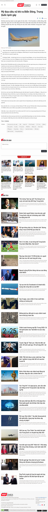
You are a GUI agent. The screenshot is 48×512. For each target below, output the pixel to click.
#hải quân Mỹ (10, 126)
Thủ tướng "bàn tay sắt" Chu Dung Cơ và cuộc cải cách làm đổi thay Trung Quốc (32, 200)
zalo (40, 504)
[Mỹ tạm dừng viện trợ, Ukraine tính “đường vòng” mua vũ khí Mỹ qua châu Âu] (9, 232)
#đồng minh (34, 126)
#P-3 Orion (38, 124)
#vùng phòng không (18, 131)
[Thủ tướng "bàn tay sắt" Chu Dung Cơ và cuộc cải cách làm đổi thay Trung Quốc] (9, 203)
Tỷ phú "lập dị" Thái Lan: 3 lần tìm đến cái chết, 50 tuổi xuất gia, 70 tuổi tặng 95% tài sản (32, 345)
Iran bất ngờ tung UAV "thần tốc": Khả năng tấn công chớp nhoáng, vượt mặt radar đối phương (33, 447)
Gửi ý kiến (44, 151)
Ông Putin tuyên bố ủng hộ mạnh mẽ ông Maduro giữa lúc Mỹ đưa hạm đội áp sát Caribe (32, 476)
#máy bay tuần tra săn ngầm (13, 124)
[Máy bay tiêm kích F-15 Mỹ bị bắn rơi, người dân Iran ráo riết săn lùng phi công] (9, 260)
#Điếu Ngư (36, 129)
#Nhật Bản (28, 126)
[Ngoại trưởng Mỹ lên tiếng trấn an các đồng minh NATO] (9, 274)
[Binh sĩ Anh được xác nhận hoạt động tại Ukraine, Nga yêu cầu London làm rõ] (9, 376)
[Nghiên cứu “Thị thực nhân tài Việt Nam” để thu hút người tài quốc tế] (18, 163)
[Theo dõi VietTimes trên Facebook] (38, 504)
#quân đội (25, 124)
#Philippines (10, 129)
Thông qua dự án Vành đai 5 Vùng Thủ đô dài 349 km (29, 185)
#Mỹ (20, 124)
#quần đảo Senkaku (29, 129)
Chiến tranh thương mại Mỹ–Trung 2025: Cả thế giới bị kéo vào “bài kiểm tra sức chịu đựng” (33, 329)
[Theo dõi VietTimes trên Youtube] (42, 505)
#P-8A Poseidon (32, 124)
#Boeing (43, 124)
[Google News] (44, 18)
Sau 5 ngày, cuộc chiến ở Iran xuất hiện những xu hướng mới (31, 300)
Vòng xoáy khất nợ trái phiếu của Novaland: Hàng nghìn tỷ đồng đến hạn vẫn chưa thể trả (6, 186)
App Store (39, 510)
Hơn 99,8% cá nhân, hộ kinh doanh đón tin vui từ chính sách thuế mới (6, 170)
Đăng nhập (44, 4)
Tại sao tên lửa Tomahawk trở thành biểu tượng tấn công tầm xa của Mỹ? (32, 286)
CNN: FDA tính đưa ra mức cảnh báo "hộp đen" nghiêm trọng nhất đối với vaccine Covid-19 (32, 359)
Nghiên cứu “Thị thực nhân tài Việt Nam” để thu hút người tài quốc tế (18, 170)
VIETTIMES (24, 5)
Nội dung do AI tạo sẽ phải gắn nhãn (41, 168)
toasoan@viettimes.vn (42, 497)
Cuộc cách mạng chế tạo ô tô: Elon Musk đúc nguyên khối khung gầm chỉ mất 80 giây (18, 186)
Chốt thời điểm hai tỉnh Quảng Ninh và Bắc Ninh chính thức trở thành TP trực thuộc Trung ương (29, 170)
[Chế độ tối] (39, 5)
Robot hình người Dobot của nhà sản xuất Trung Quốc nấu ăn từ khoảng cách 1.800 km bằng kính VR (32, 215)
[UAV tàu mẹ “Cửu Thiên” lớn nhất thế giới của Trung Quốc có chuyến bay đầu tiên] (9, 435)
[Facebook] (37, 18)
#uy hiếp (15, 126)
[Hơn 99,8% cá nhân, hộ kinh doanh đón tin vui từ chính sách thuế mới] (6, 163)
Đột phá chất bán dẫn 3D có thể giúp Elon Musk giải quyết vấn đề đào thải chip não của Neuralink (32, 403)
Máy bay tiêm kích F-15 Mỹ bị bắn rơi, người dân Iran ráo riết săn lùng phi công (32, 257)
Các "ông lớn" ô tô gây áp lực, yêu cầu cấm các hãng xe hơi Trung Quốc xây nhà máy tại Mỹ (32, 388)
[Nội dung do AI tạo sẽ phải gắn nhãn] (42, 163)
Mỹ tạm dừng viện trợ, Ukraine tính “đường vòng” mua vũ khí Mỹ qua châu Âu (32, 228)
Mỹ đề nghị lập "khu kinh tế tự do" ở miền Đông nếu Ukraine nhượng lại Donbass (32, 461)
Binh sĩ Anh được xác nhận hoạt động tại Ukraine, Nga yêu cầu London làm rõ (32, 372)
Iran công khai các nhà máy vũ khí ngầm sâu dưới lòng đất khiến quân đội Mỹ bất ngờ (42, 186)
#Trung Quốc (21, 126)
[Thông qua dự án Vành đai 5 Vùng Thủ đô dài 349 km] (30, 179)
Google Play (44, 510)
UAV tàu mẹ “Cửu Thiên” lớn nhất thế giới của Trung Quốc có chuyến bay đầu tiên (32, 431)
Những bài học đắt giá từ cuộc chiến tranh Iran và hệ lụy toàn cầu (32, 314)
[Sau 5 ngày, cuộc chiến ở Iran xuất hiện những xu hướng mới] (9, 303)
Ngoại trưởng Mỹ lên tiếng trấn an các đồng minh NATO (33, 271)
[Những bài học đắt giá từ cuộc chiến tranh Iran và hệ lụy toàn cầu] (9, 317)
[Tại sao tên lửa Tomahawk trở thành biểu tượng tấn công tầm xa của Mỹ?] (9, 289)
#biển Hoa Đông (10, 131)
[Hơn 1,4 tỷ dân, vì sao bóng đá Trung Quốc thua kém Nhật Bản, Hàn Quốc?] (9, 246)
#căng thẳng (16, 129)
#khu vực (22, 129)
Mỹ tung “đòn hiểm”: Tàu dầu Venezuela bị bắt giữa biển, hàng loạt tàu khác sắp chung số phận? (32, 418)
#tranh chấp (40, 126)
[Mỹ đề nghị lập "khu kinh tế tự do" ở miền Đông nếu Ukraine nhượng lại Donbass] (9, 464)
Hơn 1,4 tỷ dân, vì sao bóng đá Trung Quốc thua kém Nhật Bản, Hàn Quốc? (32, 243)
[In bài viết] (40, 18)
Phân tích (5, 195)
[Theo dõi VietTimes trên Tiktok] (44, 505)
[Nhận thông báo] (36, 5)
